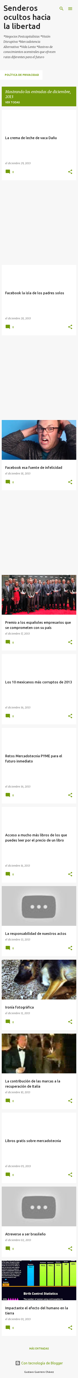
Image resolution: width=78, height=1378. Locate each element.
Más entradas (39, 1348)
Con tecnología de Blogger (41, 1363)
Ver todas (12, 102)
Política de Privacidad (22, 74)
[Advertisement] (39, 222)
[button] (70, 172)
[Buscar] (61, 8)
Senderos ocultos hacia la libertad (27, 16)
